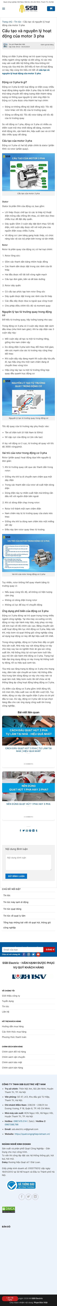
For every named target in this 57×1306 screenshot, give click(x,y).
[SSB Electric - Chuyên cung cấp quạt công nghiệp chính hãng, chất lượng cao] (28, 9)
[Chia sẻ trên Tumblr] (37, 831)
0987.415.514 (20, 1121)
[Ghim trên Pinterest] (30, 831)
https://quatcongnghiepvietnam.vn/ (32, 1134)
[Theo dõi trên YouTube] (38, 954)
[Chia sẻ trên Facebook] (20, 831)
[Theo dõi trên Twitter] (33, 954)
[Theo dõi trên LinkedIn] (35, 1197)
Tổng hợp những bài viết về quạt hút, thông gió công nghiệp (27, 925)
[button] (3, 8)
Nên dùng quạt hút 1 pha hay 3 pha (28, 804)
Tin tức (6, 895)
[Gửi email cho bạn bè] (27, 831)
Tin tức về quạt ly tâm (14, 915)
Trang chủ (7, 21)
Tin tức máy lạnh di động (15, 902)
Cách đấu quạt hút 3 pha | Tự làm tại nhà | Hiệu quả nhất (28, 749)
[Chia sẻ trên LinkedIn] (33, 831)
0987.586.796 (11, 1124)
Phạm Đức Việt (19, 44)
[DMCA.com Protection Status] (8, 1209)
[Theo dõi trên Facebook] (24, 954)
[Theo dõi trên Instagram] (29, 954)
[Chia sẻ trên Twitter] (24, 831)
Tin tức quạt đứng (12, 909)
